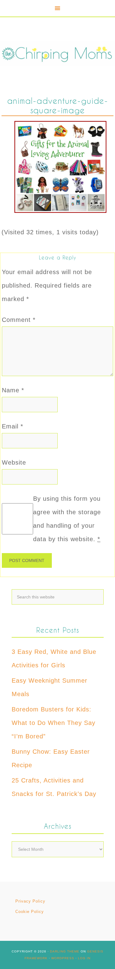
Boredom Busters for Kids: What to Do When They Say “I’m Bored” (53, 723)
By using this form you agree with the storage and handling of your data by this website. (67, 518)
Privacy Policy (30, 901)
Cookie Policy (29, 911)
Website (14, 462)
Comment (19, 319)
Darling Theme (64, 951)
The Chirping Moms (57, 53)
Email (12, 426)
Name (13, 390)
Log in (84, 958)
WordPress (62, 958)
